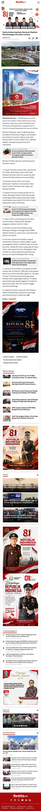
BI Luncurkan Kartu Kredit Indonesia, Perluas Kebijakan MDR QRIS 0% (23, 779)
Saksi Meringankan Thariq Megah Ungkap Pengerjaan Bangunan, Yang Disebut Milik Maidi (25, 401)
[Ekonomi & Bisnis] (37, 733)
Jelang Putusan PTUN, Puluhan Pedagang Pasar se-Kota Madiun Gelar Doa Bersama (21, 635)
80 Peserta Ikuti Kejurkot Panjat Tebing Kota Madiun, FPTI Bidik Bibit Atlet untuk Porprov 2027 (25, 393)
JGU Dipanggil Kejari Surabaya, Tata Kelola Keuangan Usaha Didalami (20, 655)
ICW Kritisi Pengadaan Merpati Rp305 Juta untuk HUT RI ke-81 (19, 721)
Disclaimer (4, 808)
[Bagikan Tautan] (29, 38)
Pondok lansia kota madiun (12, 360)
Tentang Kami (21, 806)
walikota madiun (21, 357)
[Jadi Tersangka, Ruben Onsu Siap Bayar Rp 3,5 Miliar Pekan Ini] (6, 418)
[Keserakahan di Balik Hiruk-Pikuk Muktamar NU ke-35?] (20, 743)
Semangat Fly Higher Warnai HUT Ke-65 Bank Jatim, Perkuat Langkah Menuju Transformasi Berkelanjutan (24, 765)
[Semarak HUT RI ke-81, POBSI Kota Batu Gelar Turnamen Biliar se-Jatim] (6, 376)
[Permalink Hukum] (37, 475)
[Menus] (2, 2)
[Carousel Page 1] (15, 725)
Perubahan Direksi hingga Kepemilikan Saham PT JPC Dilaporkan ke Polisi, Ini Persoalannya (21, 661)
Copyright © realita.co (8, 806)
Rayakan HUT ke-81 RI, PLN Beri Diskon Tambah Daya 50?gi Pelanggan (24, 772)
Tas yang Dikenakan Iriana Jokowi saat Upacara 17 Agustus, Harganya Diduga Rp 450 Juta (21, 648)
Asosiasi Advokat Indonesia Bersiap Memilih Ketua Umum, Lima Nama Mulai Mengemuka (23, 384)
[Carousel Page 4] (22, 725)
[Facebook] (11, 800)
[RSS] (30, 800)
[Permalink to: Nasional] (37, 710)
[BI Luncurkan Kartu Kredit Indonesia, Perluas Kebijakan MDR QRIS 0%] (6, 779)
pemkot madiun (8, 357)
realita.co (6, 37)
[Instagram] (15, 800)
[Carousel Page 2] (17, 725)
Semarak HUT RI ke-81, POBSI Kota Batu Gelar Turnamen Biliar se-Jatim (24, 377)
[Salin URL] (33, 38)
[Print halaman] (36, 38)
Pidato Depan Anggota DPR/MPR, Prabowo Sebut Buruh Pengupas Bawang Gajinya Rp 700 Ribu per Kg (22, 642)
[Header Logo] (21, 2)
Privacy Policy (29, 808)
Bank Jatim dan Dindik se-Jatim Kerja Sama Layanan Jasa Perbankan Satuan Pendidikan (24, 785)
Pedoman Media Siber (17, 808)
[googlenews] (26, 800)
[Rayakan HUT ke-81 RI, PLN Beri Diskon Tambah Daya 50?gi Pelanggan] (6, 773)
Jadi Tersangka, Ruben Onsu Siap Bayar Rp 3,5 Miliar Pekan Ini (25, 417)
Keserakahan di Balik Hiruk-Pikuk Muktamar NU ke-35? (19, 752)
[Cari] (38, 2)
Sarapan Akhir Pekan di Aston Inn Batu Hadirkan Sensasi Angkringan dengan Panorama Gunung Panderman (24, 759)
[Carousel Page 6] (26, 725)
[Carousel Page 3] (19, 725)
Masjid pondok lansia (10, 363)
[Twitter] (18, 800)
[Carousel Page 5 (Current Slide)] (24, 725)
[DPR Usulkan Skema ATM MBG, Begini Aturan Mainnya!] (6, 409)
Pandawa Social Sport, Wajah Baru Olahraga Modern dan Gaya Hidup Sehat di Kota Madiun (24, 263)
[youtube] (22, 800)
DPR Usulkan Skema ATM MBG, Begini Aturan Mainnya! (24, 409)
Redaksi (12, 299)
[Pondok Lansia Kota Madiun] (20, 54)
